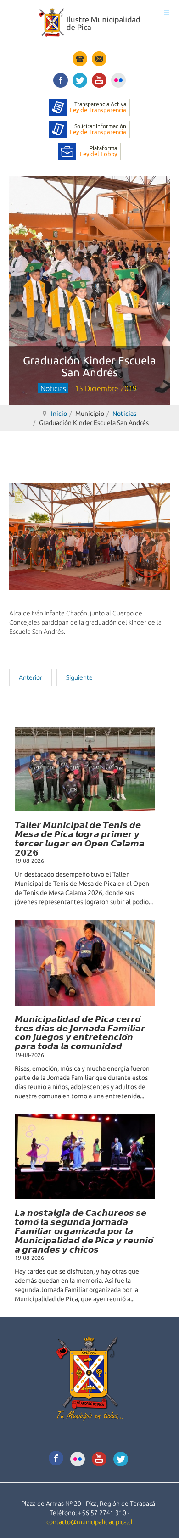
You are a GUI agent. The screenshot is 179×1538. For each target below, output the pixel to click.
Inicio (59, 413)
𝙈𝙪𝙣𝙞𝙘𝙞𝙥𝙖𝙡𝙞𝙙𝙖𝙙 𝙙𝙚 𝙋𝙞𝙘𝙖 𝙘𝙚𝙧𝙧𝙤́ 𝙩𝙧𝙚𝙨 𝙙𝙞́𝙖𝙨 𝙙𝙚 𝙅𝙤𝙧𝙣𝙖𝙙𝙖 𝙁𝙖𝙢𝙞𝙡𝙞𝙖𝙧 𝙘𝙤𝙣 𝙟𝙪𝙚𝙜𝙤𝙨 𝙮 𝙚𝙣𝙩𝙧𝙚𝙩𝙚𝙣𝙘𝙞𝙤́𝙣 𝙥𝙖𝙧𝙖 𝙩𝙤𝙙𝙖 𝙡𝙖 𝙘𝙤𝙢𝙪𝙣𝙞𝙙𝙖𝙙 (80, 1032)
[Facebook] (60, 78)
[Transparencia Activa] (89, 107)
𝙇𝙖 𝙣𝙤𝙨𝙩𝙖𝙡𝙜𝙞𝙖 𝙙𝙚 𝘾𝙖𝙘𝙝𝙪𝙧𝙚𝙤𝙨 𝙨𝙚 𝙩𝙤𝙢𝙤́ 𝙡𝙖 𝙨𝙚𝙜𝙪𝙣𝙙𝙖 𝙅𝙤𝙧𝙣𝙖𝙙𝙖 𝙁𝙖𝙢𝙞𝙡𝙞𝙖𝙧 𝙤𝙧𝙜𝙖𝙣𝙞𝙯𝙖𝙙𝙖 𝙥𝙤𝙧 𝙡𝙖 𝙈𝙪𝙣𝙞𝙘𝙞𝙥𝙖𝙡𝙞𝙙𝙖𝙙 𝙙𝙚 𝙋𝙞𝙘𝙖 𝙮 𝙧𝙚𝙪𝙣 (84, 1230)
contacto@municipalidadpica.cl (89, 1522)
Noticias (124, 413)
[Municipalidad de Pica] (89, 22)
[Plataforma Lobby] (89, 151)
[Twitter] (80, 78)
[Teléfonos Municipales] (80, 58)
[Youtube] (99, 78)
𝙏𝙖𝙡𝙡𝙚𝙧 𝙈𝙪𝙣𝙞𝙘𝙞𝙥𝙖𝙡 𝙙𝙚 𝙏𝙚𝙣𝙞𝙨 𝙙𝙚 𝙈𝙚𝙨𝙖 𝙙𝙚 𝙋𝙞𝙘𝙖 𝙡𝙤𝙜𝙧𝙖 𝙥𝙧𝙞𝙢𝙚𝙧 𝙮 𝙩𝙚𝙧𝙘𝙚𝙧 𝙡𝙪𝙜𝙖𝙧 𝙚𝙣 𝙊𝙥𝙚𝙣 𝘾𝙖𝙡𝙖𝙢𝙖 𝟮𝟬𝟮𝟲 (80, 838)
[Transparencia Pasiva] (89, 129)
